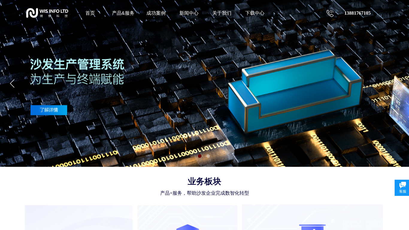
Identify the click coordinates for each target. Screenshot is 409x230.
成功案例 (156, 13)
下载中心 (254, 13)
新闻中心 (189, 13)
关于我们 (221, 13)
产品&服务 (123, 13)
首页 (90, 13)
